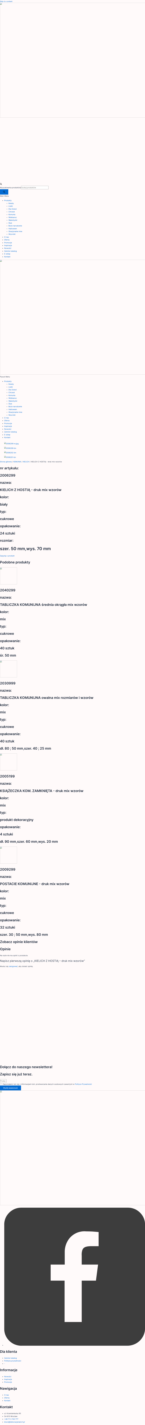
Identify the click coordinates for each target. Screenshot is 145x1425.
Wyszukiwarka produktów (10, 187)
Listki (10, 206)
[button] (72, 196)
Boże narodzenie (15, 226)
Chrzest (11, 212)
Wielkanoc (12, 217)
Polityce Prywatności (83, 1084)
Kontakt (7, 257)
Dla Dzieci (12, 209)
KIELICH (26, 462)
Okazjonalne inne (15, 231)
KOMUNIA (17, 462)
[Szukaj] (4, 192)
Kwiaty (11, 203)
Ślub (10, 223)
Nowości (7, 248)
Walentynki (12, 220)
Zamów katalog (10, 251)
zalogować (13, 966)
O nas (6, 237)
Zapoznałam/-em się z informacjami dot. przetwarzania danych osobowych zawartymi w (47, 1084)
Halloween (12, 229)
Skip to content (6, 1)
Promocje (8, 243)
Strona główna (6, 462)
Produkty (8, 200)
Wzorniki (11, 234)
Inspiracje (8, 245)
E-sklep (7, 254)
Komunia (11, 214)
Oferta (6, 240)
